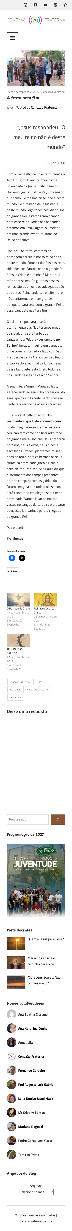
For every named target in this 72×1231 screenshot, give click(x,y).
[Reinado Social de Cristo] (45, 599)
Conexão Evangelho (53, 92)
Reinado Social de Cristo (44, 610)
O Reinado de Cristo (18, 608)
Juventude (15, 697)
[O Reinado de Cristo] (18, 599)
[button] (36, 880)
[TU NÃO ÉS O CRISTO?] (18, 640)
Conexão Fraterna (44, 107)
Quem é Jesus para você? (46, 939)
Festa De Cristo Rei (37, 689)
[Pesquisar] (58, 819)
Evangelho (15, 689)
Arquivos (36, 1185)
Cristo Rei (41, 682)
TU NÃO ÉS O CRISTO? (14, 651)
